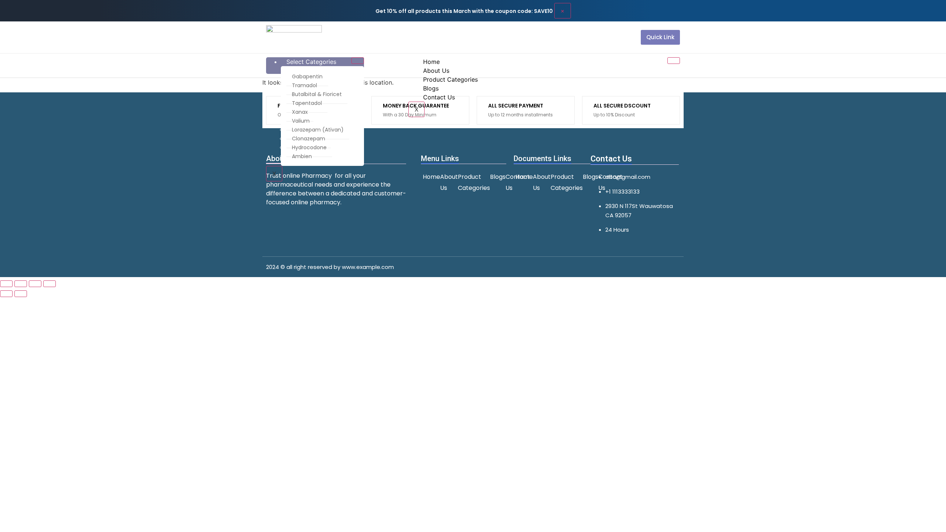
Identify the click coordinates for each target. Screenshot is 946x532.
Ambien (302, 156)
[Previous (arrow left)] (6, 293)
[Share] (35, 283)
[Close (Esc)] (49, 283)
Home (431, 61)
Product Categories (450, 79)
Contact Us (439, 97)
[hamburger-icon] (357, 60)
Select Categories (311, 61)
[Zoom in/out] (6, 283)
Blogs (431, 88)
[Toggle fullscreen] (20, 283)
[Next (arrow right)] (20, 293)
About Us (436, 70)
